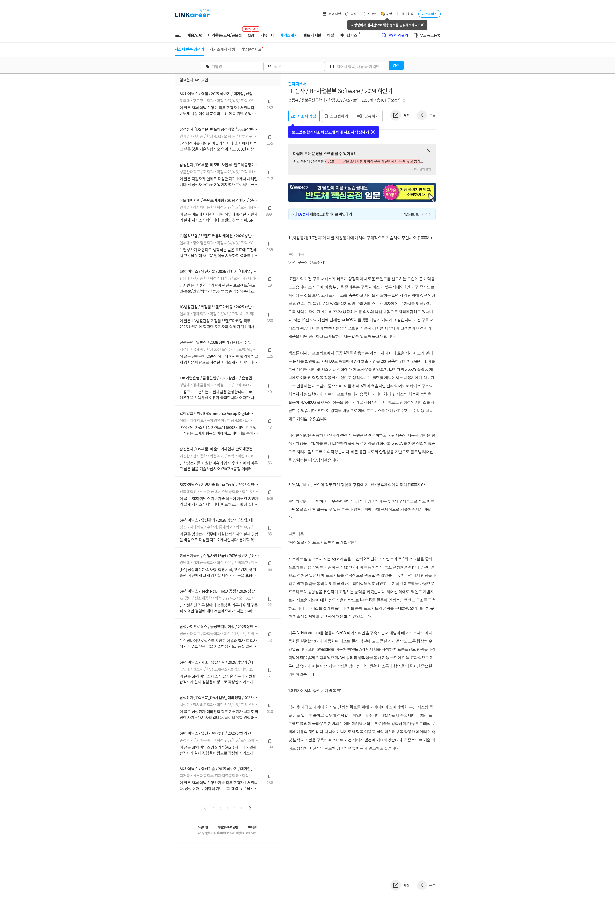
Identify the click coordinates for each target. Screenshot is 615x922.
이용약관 (203, 827)
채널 (330, 35)
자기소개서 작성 (222, 49)
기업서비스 (429, 13)
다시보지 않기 (422, 169)
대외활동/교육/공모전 (225, 35)
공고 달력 (334, 13)
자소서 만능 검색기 (189, 49)
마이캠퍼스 (348, 35)
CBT (251, 33)
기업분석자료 (251, 49)
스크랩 (371, 13)
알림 (353, 13)
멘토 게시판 (312, 35)
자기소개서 (288, 35)
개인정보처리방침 (227, 827)
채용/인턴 (195, 35)
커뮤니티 (267, 35)
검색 (396, 65)
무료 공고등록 (430, 35)
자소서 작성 (306, 116)
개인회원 (407, 13)
